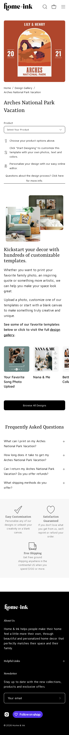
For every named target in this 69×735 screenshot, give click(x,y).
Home (7, 87)
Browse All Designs (34, 405)
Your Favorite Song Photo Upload (14, 381)
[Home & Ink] (18, 7)
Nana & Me (41, 377)
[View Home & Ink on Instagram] (7, 714)
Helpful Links (12, 661)
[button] (44, 6)
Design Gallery (23, 87)
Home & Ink (18, 725)
